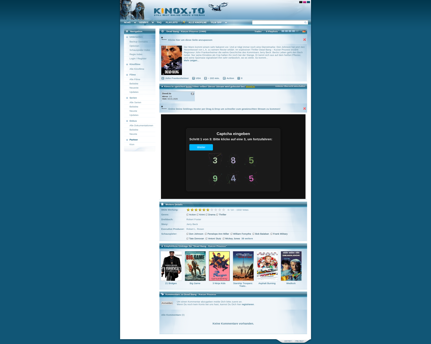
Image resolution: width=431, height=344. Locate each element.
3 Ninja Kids (219, 283)
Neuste (133, 111)
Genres (143, 22)
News (127, 22)
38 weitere (247, 238)
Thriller (222, 214)
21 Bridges (171, 283)
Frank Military (280, 234)
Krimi (202, 214)
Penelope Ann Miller (218, 234)
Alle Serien (135, 102)
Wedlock (291, 283)
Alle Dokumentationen (141, 125)
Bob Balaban (262, 234)
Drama (211, 214)
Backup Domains (139, 41)
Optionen (134, 46)
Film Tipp (216, 22)
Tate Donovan (196, 238)
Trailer (258, 31)
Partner (134, 139)
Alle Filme (135, 79)
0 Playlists (272, 31)
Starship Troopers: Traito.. (243, 284)
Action (192, 214)
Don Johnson (196, 234)
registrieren (248, 304)
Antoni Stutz (214, 238)
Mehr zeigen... (191, 60)
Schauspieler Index (140, 50)
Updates (134, 92)
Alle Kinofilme (198, 22)
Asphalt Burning (267, 283)
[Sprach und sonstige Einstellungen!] (183, 23)
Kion (132, 144)
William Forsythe (242, 234)
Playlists (172, 22)
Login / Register (138, 58)
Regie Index (136, 54)
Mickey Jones (232, 238)
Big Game (195, 283)
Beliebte (134, 83)
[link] (215, 10)
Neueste (134, 87)
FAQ (159, 22)
